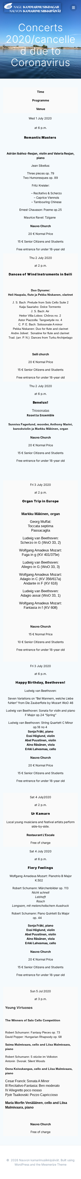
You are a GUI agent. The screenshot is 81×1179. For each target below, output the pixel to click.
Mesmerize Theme (53, 1164)
